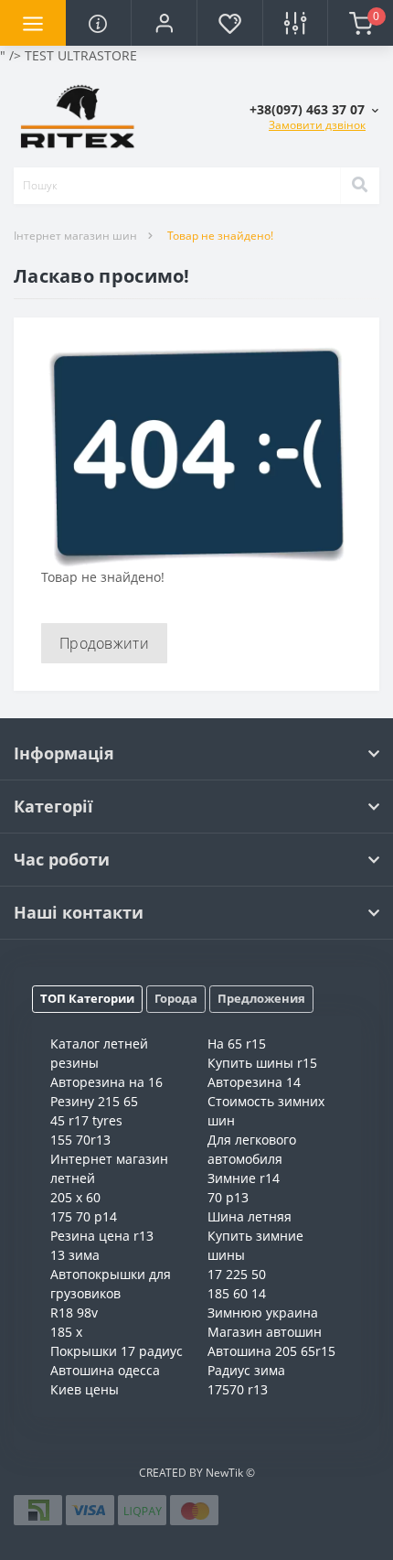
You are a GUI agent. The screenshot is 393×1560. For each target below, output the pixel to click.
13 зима (75, 1255)
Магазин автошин (264, 1331)
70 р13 (228, 1197)
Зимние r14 (243, 1178)
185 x (66, 1331)
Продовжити (104, 643)
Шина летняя (249, 1216)
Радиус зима (246, 1370)
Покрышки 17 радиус (116, 1351)
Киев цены (84, 1389)
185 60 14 (236, 1293)
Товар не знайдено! (220, 235)
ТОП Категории (87, 998)
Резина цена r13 (102, 1235)
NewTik (224, 1472)
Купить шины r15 (262, 1062)
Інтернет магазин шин (75, 235)
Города (175, 998)
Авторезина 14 (254, 1082)
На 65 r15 (236, 1043)
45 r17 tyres (86, 1120)
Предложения (261, 998)
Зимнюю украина (262, 1312)
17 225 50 (236, 1274)
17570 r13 (237, 1389)
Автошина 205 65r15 (271, 1351)
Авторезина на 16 (106, 1082)
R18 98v (74, 1312)
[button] (163, 23)
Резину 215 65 (94, 1101)
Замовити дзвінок (317, 125)
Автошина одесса (105, 1370)
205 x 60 (75, 1197)
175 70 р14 (83, 1216)
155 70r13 (80, 1139)
